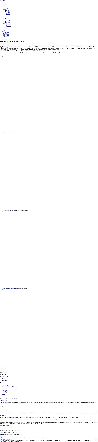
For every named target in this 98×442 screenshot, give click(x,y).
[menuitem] (50, 2)
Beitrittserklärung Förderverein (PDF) (8, 386)
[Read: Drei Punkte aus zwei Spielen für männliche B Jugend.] (3, 134)
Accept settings (2, 439)
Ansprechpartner (4, 380)
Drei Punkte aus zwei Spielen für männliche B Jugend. (11, 210)
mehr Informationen (7, 404)
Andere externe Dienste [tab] (4, 420)
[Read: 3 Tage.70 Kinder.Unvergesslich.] (3, 56)
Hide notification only (8, 439)
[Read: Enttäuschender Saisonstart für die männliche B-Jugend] (3, 289)
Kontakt (3, 378)
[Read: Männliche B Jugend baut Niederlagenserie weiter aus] (3, 211)
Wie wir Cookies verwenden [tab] (4, 411)
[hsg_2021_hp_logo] (2, 0)
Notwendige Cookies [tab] (3, 415)
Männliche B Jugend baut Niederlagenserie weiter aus (10, 288)
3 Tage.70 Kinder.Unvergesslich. (7, 132)
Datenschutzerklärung (11, 437)
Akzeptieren (2, 404)
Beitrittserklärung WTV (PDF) (7, 385)
